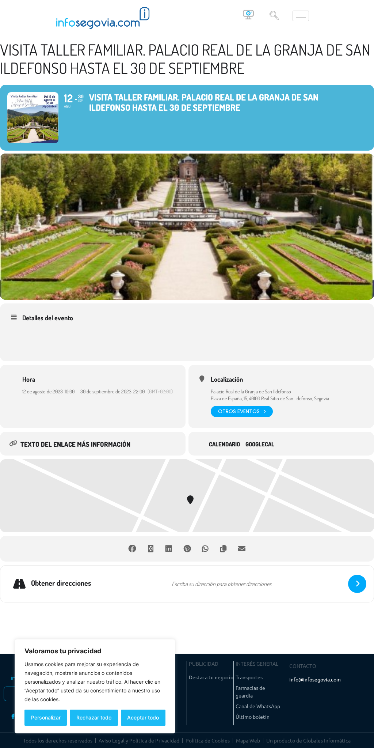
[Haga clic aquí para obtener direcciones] (357, 584)
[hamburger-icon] (301, 16)
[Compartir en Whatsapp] (205, 549)
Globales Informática (327, 740)
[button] (274, 16)
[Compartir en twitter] (150, 549)
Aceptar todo (143, 717)
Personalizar (46, 717)
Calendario (224, 444)
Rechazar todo (93, 717)
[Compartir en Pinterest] (187, 549)
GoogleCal (259, 444)
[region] (95, 686)
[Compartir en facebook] (132, 549)
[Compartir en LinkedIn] (169, 549)
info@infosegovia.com (315, 679)
